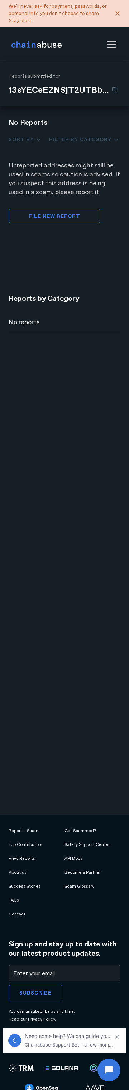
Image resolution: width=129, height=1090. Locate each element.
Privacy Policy (41, 1019)
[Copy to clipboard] (114, 89)
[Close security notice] (117, 13)
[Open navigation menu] (112, 44)
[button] (111, 44)
